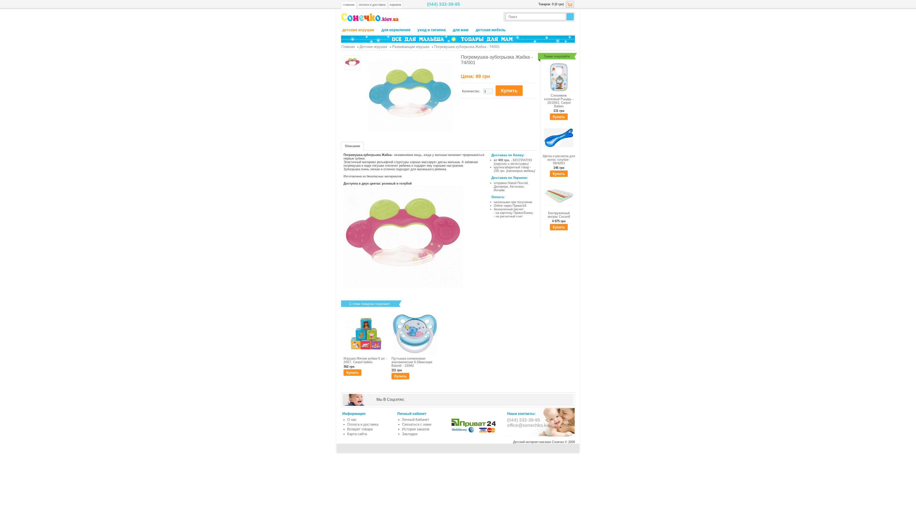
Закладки (409, 434)
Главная (348, 4)
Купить (559, 117)
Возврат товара (360, 429)
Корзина (395, 4)
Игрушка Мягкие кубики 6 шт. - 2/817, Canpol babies (365, 360)
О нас (352, 419)
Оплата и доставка (362, 424)
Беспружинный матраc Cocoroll (559, 214)
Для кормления (395, 30)
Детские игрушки (358, 30)
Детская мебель (491, 30)
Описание (352, 146)
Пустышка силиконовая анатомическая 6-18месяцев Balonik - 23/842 (411, 362)
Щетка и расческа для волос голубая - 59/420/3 (559, 159)
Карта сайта (357, 434)
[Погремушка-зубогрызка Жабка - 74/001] (352, 63)
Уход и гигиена (431, 30)
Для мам (460, 30)
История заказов (415, 429)
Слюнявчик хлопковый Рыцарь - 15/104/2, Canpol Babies (558, 101)
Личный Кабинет (415, 419)
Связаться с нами (416, 424)
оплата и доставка (372, 4)
